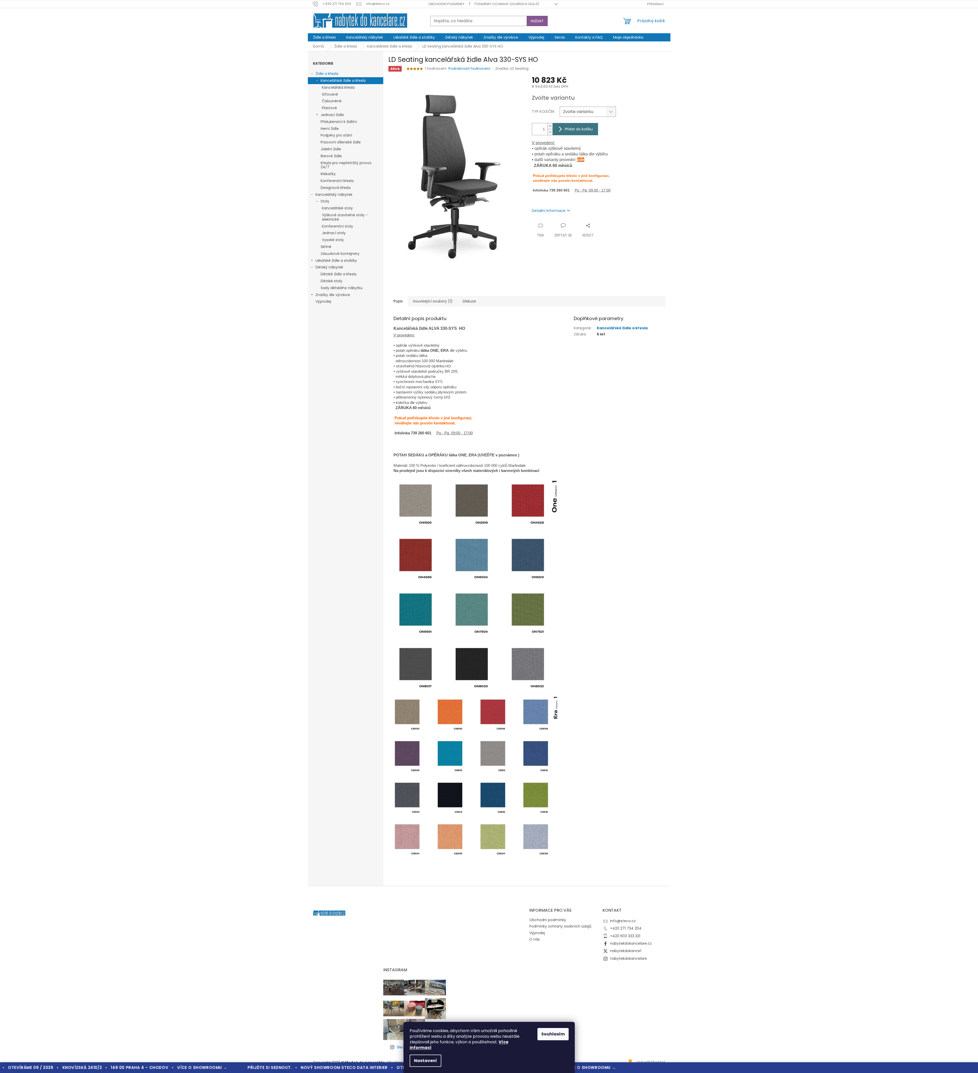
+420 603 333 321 (625, 936)
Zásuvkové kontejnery (340, 253)
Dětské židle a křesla (338, 274)
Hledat (537, 21)
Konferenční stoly (337, 226)
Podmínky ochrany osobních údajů (507, 4)
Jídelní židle (331, 149)
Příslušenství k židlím (339, 121)
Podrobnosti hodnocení (469, 68)
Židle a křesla (327, 73)
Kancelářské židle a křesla (343, 80)
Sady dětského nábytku (342, 287)
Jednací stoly (334, 232)
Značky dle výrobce (333, 294)
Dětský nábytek (329, 267)
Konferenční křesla (337, 180)
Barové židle (331, 156)
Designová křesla (336, 187)
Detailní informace (548, 210)
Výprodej (323, 301)
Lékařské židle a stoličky (336, 260)
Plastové (329, 107)
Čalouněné (332, 101)
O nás (534, 939)
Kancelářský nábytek (334, 194)
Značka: (512, 68)
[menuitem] (324, 37)
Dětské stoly (331, 281)
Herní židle (330, 128)
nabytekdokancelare (628, 958)
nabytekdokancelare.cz (631, 943)
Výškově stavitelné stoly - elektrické (345, 217)
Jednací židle (332, 114)
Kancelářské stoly (337, 208)
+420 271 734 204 (626, 928)
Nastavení (425, 1061)
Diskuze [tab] (469, 301)
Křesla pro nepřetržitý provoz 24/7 (346, 165)
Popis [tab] (398, 301)
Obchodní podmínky (446, 4)
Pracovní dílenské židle (341, 142)
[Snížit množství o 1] (550, 132)
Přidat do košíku (579, 129)
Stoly (325, 201)
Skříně (326, 246)
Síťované (330, 94)
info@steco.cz (623, 920)
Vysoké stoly (333, 239)
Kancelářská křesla (338, 87)
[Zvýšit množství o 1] (550, 126)
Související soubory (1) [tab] (433, 301)
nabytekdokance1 (625, 950)
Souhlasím (553, 1034)
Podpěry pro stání (336, 135)
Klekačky (328, 173)
